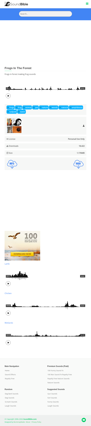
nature (45, 107)
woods (55, 107)
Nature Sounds (53, 382)
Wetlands (9, 323)
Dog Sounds (9, 398)
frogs (11, 107)
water (22, 111)
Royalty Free (9, 378)
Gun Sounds (52, 394)
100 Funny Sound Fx (55, 370)
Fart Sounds (52, 398)
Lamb (7, 264)
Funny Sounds (53, 402)
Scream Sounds (11, 402)
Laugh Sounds (10, 406)
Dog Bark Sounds (11, 394)
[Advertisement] (45, 38)
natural (64, 107)
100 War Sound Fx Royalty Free (60, 374)
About (28, 422)
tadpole (12, 111)
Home (7, 370)
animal (28, 107)
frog (20, 107)
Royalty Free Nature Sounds (59, 378)
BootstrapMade (19, 422)
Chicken (8, 293)
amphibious (77, 107)
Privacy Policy (36, 422)
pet (36, 107)
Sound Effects (10, 374)
